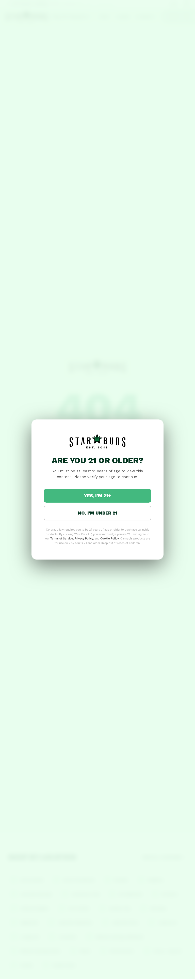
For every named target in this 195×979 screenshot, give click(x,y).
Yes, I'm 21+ (97, 495)
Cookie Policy (109, 538)
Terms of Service (61, 538)
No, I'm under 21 (97, 513)
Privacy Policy (84, 538)
